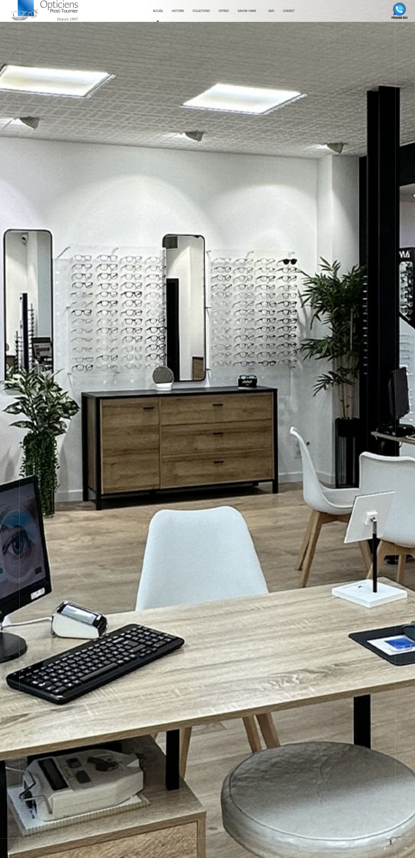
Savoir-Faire (247, 10)
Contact (289, 10)
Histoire (178, 10)
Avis (271, 10)
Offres (224, 10)
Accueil (158, 10)
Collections (201, 10)
